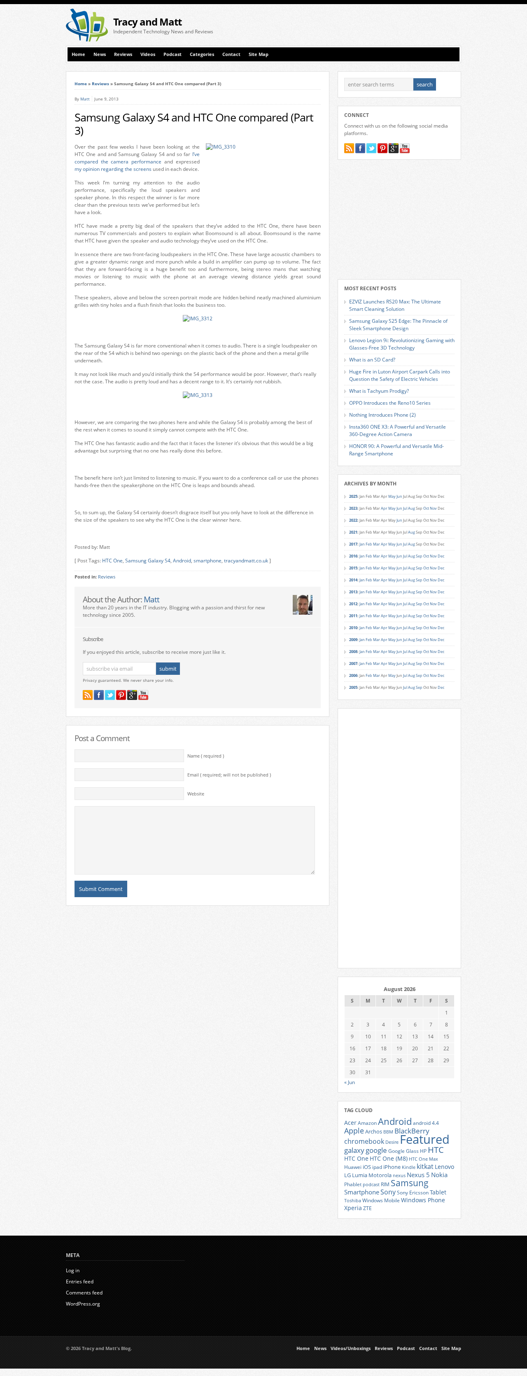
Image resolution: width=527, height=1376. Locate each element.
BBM (388, 1132)
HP (423, 1150)
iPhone (392, 1167)
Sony (388, 1191)
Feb (369, 544)
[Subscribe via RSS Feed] (88, 695)
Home (78, 54)
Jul (405, 508)
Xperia (353, 1208)
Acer (350, 1122)
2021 (353, 532)
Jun (399, 496)
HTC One (112, 560)
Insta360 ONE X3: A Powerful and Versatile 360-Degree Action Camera (397, 430)
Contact (231, 54)
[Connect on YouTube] (143, 695)
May (392, 496)
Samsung (410, 1183)
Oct (426, 508)
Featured (425, 1139)
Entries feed (79, 1281)
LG (347, 1175)
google (376, 1150)
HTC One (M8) (389, 1158)
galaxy (354, 1150)
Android (182, 560)
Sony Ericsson (413, 1192)
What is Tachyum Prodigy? (379, 390)
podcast (371, 1184)
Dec (441, 556)
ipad (377, 1167)
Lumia (359, 1175)
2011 (353, 615)
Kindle (408, 1167)
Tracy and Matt (147, 21)
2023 (353, 508)
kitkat (425, 1166)
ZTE (367, 1208)
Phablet (352, 1184)
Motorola (380, 1175)
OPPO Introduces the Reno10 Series (390, 402)
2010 (353, 627)
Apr (384, 508)
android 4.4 (426, 1122)
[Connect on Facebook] (99, 695)
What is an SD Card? (372, 359)
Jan (362, 544)
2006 (353, 675)
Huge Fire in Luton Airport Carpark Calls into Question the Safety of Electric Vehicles (399, 375)
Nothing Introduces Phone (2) (382, 414)
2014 (353, 580)
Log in (72, 1270)
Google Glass (403, 1150)
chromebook (364, 1141)
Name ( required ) (205, 756)
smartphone (208, 560)
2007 (353, 663)
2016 (353, 556)
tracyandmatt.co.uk (246, 560)
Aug (411, 508)
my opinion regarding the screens (113, 169)
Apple (354, 1130)
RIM (385, 1184)
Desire (392, 1142)
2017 (353, 544)
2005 (353, 687)
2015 (353, 568)
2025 (353, 496)
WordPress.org (83, 1303)
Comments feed (84, 1292)
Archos (373, 1131)
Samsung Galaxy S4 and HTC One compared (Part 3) (194, 124)
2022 (353, 520)
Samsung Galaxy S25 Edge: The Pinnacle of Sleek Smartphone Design (398, 324)
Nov (433, 508)
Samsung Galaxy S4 (147, 560)
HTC (436, 1149)
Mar (376, 544)
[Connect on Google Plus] (132, 695)
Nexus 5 (418, 1175)
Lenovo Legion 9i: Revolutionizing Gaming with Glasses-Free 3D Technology (402, 344)
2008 (353, 651)
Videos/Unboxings (351, 1348)
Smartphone (361, 1192)
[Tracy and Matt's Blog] (87, 39)
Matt (85, 99)
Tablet (438, 1192)
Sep (419, 556)
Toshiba (352, 1200)
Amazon (367, 1122)
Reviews (123, 54)
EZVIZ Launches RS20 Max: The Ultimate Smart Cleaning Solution (395, 305)
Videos (147, 54)
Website (195, 794)
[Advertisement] (364, 25)
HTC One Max (423, 1159)
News (99, 54)
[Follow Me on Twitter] (110, 695)
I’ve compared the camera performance (137, 158)
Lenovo (444, 1167)
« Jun (349, 1082)
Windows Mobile (381, 1200)
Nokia (439, 1175)
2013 (353, 592)
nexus (399, 1175)
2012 (353, 603)
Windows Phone (423, 1200)
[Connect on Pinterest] (121, 695)
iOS (367, 1167)
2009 (353, 639)
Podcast (172, 54)
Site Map (258, 54)
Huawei (352, 1167)
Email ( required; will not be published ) (229, 775)
